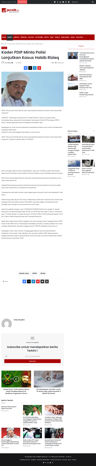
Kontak (74, 459)
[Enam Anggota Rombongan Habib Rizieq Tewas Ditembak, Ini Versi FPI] (10, 433)
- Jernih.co (68, 456)
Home (4, 37)
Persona (23, 37)
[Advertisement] (64, 19)
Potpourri (39, 37)
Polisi (43, 273)
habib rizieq (24, 273)
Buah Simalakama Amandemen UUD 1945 (86, 77)
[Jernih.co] (10, 10)
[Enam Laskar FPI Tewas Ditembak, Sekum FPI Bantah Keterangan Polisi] (32, 433)
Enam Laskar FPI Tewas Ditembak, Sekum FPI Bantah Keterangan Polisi (32, 442)
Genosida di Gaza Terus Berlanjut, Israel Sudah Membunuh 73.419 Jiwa (88, 148)
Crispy (9, 37)
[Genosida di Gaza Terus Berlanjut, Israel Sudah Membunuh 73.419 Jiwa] (88, 139)
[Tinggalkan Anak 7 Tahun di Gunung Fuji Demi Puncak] (74, 163)
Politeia (31, 37)
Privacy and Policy (55, 459)
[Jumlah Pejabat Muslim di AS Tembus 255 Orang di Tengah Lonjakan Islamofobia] (74, 139)
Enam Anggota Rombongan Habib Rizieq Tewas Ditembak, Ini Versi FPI (10, 442)
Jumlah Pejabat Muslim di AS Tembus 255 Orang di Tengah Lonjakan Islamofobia (73, 149)
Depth (46, 37)
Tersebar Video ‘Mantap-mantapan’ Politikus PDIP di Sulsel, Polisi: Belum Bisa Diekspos (54, 420)
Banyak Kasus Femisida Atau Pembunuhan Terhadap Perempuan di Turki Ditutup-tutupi (53, 442)
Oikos (73, 37)
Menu (69, 459)
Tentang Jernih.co (25, 459)
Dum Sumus (65, 37)
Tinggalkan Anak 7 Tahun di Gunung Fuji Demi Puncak (74, 171)
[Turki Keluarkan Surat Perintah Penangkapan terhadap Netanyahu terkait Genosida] (73, 55)
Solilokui (79, 37)
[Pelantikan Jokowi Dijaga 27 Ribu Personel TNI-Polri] (73, 86)
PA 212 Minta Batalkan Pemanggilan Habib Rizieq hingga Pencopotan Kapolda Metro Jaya (32, 420)
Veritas (16, 37)
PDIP (35, 273)
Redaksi (33, 459)
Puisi (51, 37)
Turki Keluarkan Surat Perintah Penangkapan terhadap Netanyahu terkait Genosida (87, 57)
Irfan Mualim (8, 62)
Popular (81, 46)
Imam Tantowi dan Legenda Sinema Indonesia (88, 170)
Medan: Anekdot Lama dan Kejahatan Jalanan (87, 68)
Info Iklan (64, 459)
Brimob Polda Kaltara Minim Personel (8, 407)
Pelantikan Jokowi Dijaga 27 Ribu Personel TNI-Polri (86, 86)
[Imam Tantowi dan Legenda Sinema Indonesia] (88, 163)
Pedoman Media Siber (43, 459)
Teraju (57, 37)
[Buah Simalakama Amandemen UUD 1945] (73, 77)
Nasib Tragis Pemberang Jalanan (86, 94)
